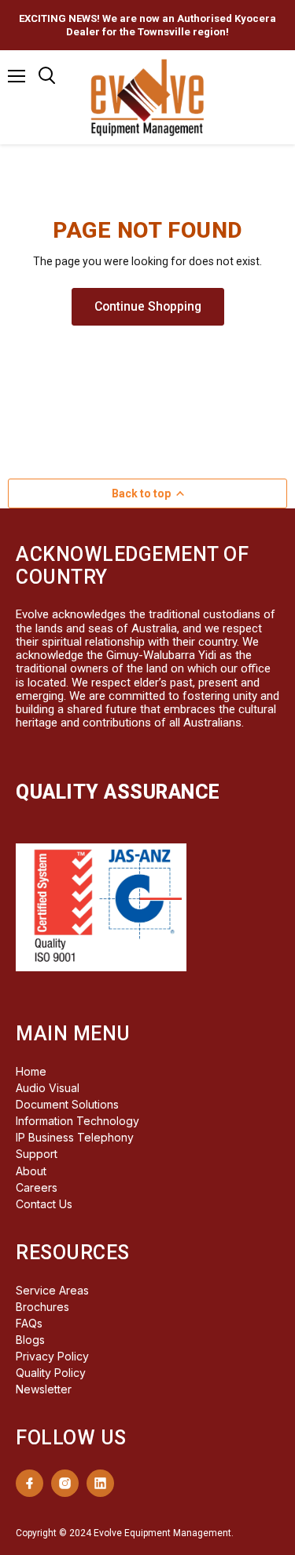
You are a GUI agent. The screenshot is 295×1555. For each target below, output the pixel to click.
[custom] (29, 1483)
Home (31, 1071)
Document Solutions (67, 1104)
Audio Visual (47, 1087)
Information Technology (77, 1120)
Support (36, 1153)
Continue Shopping (147, 306)
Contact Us (44, 1204)
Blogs (30, 1339)
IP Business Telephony (75, 1137)
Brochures (42, 1306)
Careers (36, 1187)
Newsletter (44, 1389)
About (31, 1171)
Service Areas (52, 1290)
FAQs (29, 1323)
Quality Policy (51, 1372)
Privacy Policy (52, 1356)
